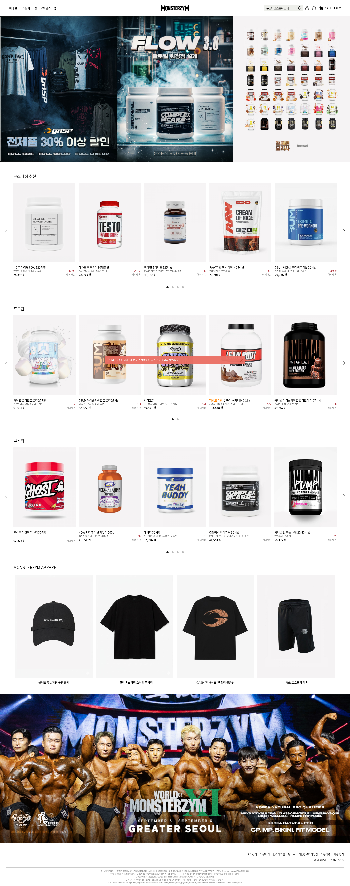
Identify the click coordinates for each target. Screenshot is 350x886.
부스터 (18, 441)
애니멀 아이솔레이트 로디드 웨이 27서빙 (297, 400)
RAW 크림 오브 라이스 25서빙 (226, 267)
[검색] (299, 8)
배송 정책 (339, 854)
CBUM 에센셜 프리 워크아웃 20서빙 (295, 267)
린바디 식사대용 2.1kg (229, 400)
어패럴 (13, 8)
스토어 (26, 8)
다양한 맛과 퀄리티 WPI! (92, 404)
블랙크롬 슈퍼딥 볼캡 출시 (53, 682)
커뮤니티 (265, 854)
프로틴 (18, 309)
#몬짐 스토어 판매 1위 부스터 (291, 271)
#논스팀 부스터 (282, 536)
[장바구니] (314, 8)
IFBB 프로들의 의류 (296, 682)
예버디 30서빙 (152, 532)
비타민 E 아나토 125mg (158, 267)
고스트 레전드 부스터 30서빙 (30, 532)
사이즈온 (149, 400)
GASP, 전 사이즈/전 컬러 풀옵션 (215, 682)
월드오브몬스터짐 (45, 8)
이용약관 (326, 854)
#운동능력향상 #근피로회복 (94, 536)
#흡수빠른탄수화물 (219, 271)
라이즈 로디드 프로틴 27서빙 (30, 400)
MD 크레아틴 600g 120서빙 (29, 267)
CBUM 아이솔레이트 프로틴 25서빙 (99, 400)
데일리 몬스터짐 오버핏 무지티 (135, 682)
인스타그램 (279, 854)
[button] (344, 231)
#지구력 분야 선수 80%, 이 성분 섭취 (229, 536)
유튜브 (291, 854)
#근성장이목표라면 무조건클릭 (160, 404)
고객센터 (252, 854)
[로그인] (307, 8)
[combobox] (283, 8)
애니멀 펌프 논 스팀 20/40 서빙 (292, 532)
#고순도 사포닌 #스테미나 (93, 271)
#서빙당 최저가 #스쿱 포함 (27, 271)
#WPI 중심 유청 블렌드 (286, 404)
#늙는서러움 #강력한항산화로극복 (163, 271)
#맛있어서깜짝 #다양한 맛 (27, 404)
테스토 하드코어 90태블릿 (94, 267)
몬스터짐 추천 (24, 176)
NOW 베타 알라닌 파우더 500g (96, 532)
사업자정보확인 (140, 874)
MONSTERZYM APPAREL (36, 567)
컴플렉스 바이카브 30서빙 (224, 532)
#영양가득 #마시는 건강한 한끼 (226, 404)
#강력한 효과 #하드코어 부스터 (161, 536)
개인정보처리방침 (308, 854)
